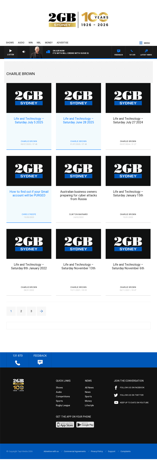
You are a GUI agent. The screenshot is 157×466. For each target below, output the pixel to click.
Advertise (62, 42)
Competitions (63, 396)
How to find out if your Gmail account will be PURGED (29, 193)
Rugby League (63, 405)
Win (31, 42)
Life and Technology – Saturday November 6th (128, 266)
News (88, 392)
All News (89, 387)
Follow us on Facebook (132, 387)
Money (49, 42)
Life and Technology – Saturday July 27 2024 (128, 120)
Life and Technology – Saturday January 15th (128, 193)
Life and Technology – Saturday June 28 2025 (78, 120)
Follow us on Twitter (132, 395)
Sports (59, 401)
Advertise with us (51, 451)
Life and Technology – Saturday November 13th (78, 266)
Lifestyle (89, 405)
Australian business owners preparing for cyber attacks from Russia (78, 195)
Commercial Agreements (75, 451)
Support (111, 451)
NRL (39, 42)
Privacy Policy (97, 451)
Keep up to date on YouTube (134, 402)
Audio (21, 42)
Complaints (126, 451)
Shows (10, 42)
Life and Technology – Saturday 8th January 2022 (29, 266)
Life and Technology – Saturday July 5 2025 (29, 120)
